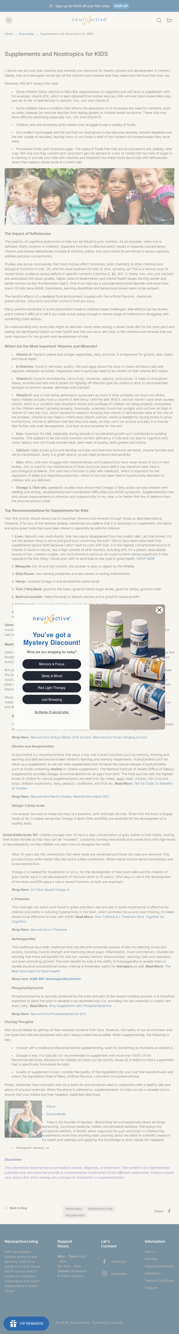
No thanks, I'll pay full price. (52, 712)
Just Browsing (51, 699)
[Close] (159, 610)
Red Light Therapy (51, 687)
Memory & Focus (51, 664)
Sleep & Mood (51, 675)
